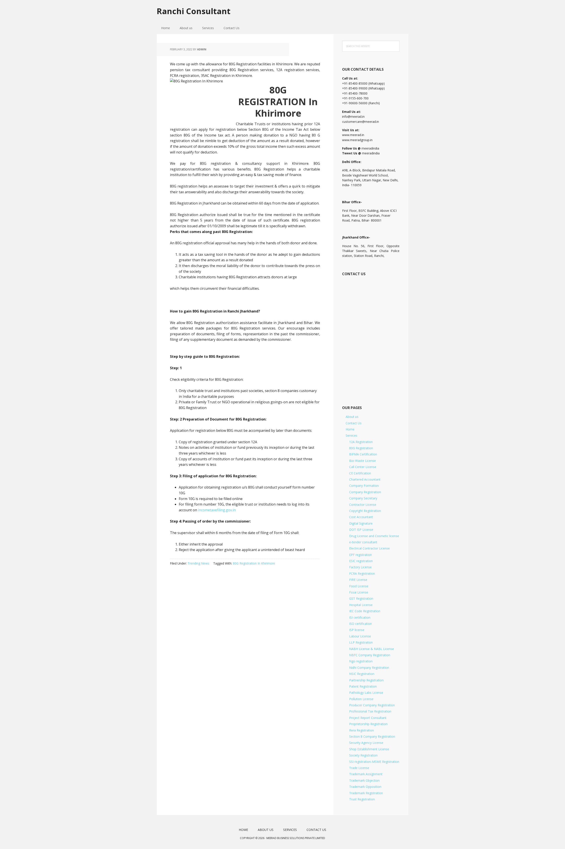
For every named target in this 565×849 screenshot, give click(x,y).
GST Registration (361, 598)
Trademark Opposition (365, 787)
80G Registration (361, 448)
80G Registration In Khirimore (254, 563)
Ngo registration (361, 661)
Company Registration (365, 492)
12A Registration (361, 442)
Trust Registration (362, 799)
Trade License (359, 768)
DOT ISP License (361, 529)
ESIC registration (361, 561)
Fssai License (358, 592)
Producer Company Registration (372, 705)
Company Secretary (363, 498)
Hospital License (361, 605)
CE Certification (360, 473)
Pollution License (361, 699)
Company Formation (364, 485)
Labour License (360, 636)
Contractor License (362, 504)
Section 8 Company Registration (372, 736)
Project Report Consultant (367, 718)
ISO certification (360, 624)
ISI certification (359, 617)
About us (352, 417)
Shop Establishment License (369, 749)
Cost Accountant (361, 517)
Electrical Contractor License (369, 548)
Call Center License (362, 467)
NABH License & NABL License (371, 649)
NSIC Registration (361, 674)
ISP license (356, 630)
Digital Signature (361, 523)
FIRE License (358, 580)
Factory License (360, 567)
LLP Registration (361, 642)
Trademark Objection (364, 780)
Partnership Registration (366, 680)
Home (350, 429)
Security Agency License (366, 743)
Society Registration (363, 755)
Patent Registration (363, 686)
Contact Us (354, 423)
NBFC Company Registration (369, 655)
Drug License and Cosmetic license (374, 536)
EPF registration (360, 555)
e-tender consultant (363, 542)
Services (351, 435)
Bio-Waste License (362, 461)
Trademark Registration (366, 793)
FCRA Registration (362, 573)
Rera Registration (361, 730)
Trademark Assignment (365, 774)
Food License (358, 586)
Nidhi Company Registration (369, 667)
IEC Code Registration (364, 611)
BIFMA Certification (363, 454)
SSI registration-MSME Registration (374, 762)
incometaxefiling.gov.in (217, 510)
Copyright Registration (365, 511)
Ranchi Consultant (193, 11)
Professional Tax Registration (370, 711)
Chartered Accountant (364, 479)
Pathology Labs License (366, 692)
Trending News (198, 563)
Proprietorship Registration (368, 724)
